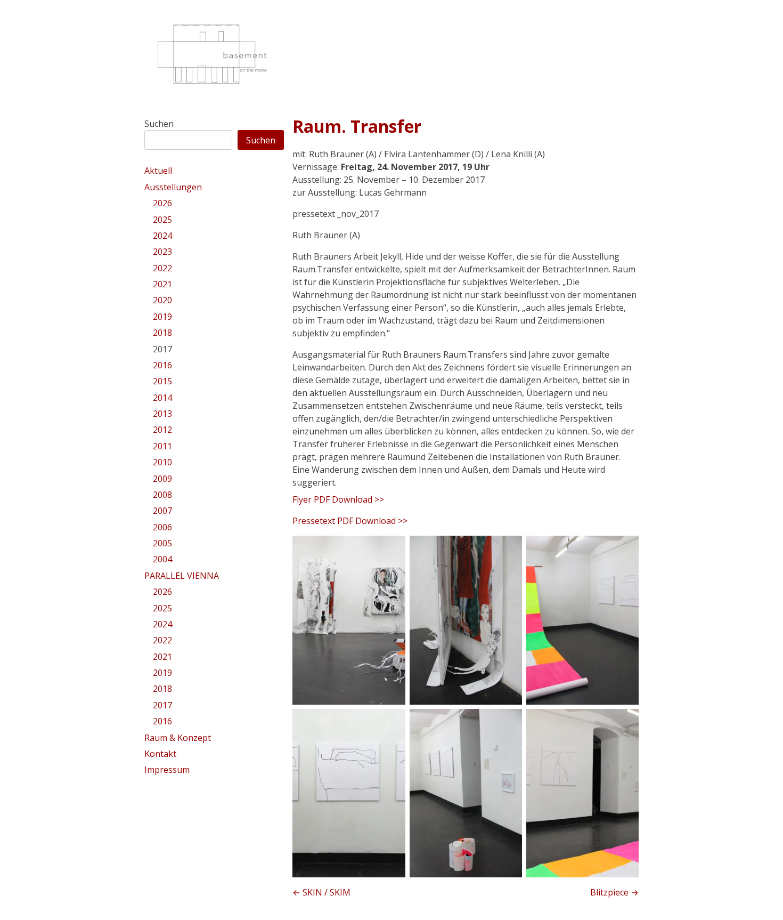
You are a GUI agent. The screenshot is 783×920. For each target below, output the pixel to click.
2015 (162, 381)
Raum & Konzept (177, 738)
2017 (162, 349)
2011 (162, 446)
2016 (162, 365)
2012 (162, 429)
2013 (162, 413)
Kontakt (160, 754)
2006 (162, 527)
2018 (162, 332)
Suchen (159, 124)
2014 (162, 397)
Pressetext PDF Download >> (349, 521)
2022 (162, 268)
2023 (162, 251)
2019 (162, 316)
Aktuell (158, 170)
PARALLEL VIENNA (181, 576)
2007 (162, 511)
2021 (162, 284)
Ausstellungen (173, 187)
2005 (162, 543)
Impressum (167, 770)
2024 (162, 235)
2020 (162, 300)
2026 (162, 203)
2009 (162, 479)
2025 (162, 219)
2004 (162, 559)
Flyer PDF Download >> (338, 499)
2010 (162, 462)
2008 (162, 495)
